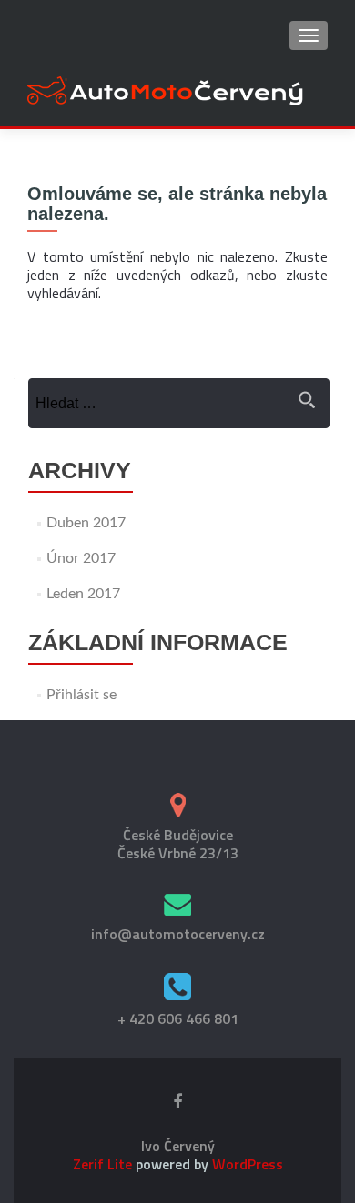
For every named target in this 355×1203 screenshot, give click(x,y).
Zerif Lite (104, 1164)
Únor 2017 (81, 558)
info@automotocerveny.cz (178, 934)
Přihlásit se (81, 694)
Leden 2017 (83, 593)
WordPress (245, 1164)
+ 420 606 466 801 (177, 1018)
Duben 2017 (86, 523)
